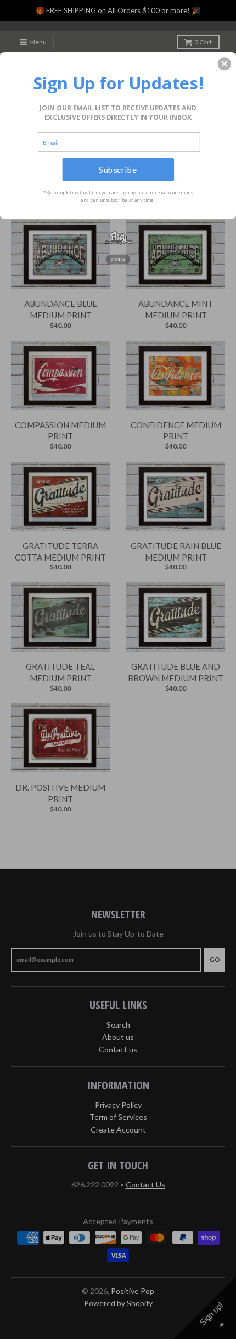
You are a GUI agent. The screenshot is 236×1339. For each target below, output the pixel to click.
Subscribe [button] (118, 169)
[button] (224, 63)
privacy (118, 259)
